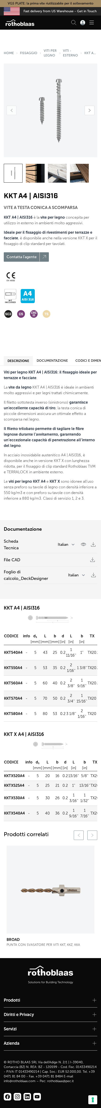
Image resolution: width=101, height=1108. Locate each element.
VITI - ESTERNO (70, 53)
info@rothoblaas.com (19, 1081)
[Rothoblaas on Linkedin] (17, 1096)
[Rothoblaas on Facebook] (7, 1096)
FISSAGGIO (28, 53)
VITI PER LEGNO (50, 53)
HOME (9, 53)
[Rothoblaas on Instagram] (27, 1096)
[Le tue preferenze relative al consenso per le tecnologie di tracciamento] (92, 1099)
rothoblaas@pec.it (60, 1081)
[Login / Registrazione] (82, 22)
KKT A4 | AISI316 (90, 53)
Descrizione (18, 361)
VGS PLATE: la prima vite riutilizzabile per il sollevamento (50, 3)
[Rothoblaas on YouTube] (37, 1096)
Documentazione (52, 360)
